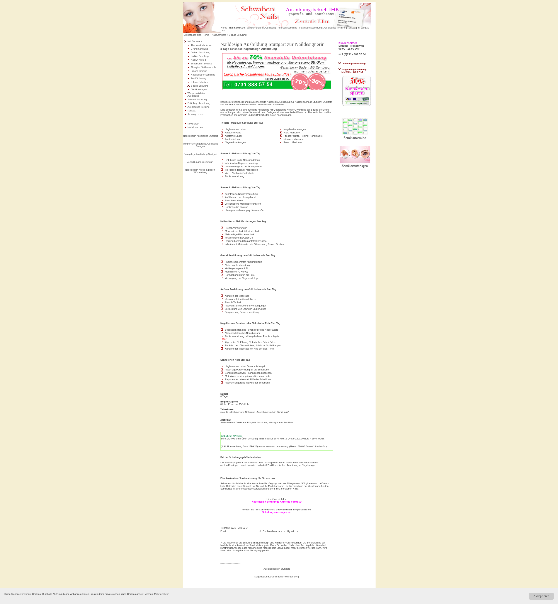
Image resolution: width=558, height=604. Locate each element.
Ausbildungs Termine (334, 27)
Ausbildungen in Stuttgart (200, 162)
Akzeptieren (541, 596)
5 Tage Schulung (199, 82)
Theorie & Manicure (201, 45)
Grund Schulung (199, 48)
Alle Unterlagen (199, 89)
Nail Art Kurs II (198, 60)
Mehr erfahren (161, 594)
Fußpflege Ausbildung (310, 27)
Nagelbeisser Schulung (203, 74)
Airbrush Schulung (287, 27)
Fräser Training (199, 71)
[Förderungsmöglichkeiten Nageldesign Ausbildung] (276, 70)
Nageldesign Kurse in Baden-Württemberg (200, 171)
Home (224, 27)
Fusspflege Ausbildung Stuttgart (200, 154)
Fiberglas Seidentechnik (203, 67)
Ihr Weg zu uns (195, 114)
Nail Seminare (237, 27)
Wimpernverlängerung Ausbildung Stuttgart (200, 145)
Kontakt (351, 27)
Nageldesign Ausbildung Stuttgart (200, 136)
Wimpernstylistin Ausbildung (261, 27)
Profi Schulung (198, 78)
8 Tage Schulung (199, 85)
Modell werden (195, 127)
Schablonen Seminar (202, 63)
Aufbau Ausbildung (200, 52)
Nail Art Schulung (200, 56)
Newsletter (193, 123)
